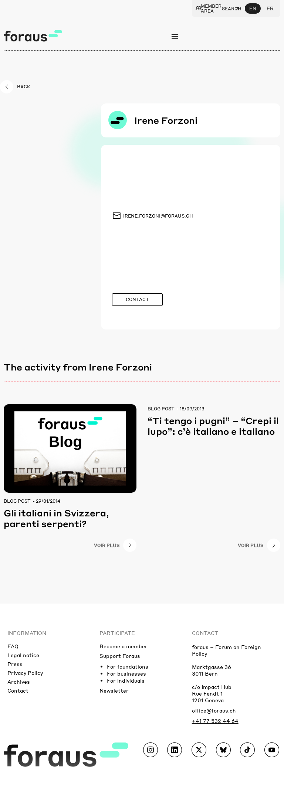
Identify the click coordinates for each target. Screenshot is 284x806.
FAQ (12, 646)
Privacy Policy (25, 672)
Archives (18, 681)
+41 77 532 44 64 (215, 720)
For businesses (126, 673)
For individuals (126, 680)
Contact (17, 690)
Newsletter (114, 690)
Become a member (123, 646)
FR (270, 8)
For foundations (127, 666)
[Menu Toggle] (175, 36)
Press (15, 663)
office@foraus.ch (214, 710)
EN (252, 8)
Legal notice (23, 655)
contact (205, 632)
